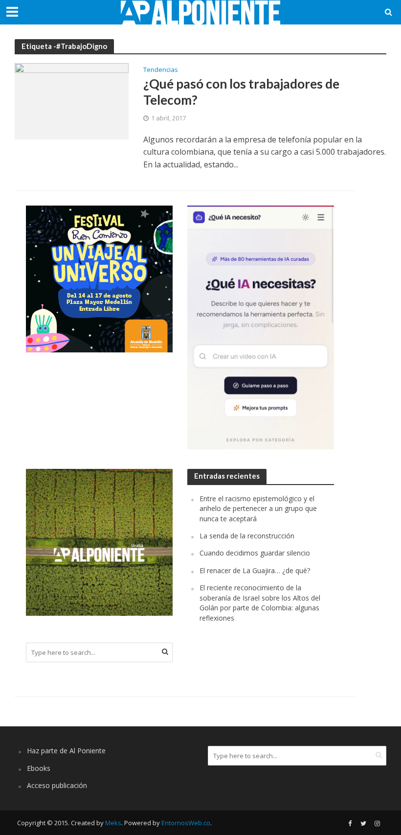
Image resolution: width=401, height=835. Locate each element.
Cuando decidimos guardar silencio (255, 552)
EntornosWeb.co (185, 822)
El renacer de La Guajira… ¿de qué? (255, 570)
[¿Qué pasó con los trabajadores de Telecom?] (72, 100)
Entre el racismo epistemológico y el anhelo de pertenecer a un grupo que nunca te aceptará (258, 508)
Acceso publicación (57, 785)
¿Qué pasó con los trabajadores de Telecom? (241, 92)
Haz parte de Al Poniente (66, 750)
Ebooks (38, 768)
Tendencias (160, 70)
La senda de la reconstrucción (247, 535)
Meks (113, 822)
